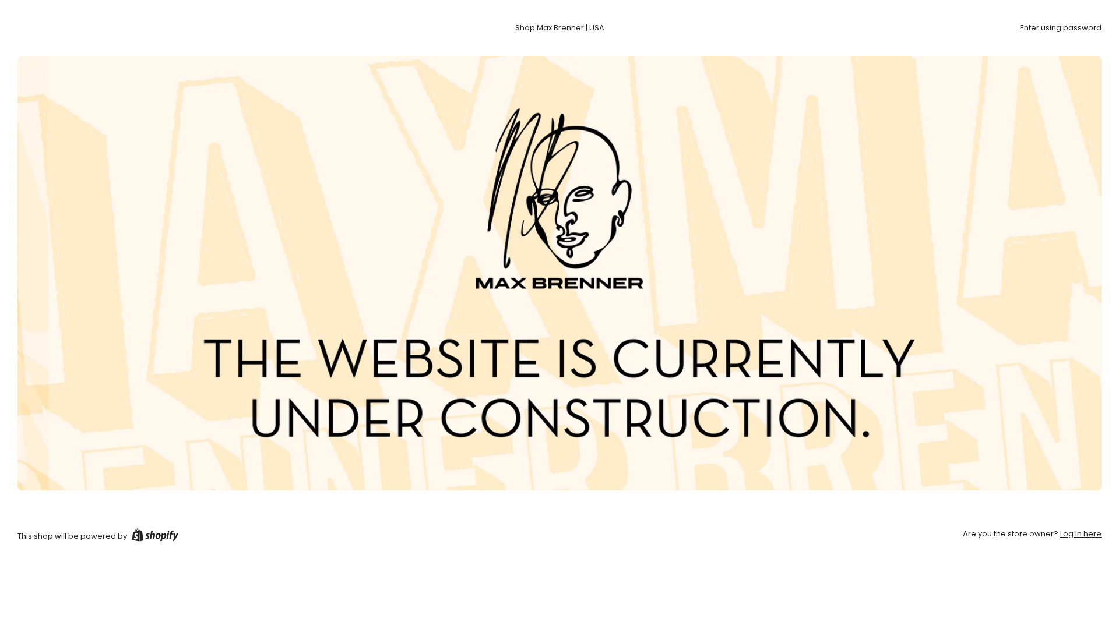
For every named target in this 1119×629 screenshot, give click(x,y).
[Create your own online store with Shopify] (155, 537)
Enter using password (1061, 27)
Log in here (1081, 533)
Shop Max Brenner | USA (559, 27)
